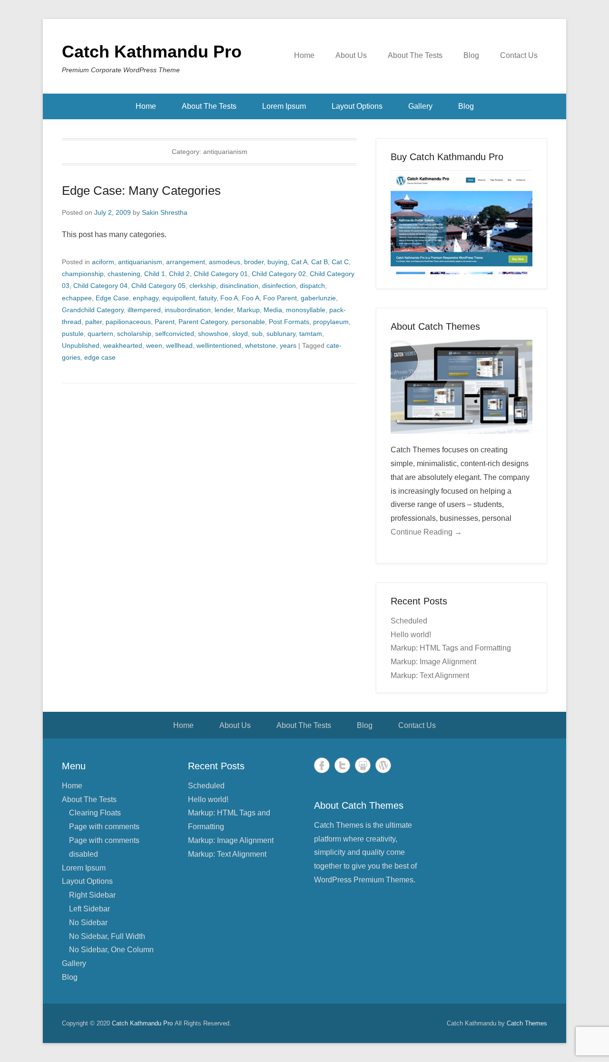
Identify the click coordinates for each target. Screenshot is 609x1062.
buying (277, 262)
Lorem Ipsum (284, 106)
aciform (103, 262)
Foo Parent (280, 298)
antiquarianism (140, 262)
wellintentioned (218, 345)
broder (254, 262)
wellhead (179, 345)
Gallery (420, 106)
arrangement (185, 262)
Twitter (342, 765)
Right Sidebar (92, 895)
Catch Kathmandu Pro (152, 51)
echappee (77, 298)
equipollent (178, 298)
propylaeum (331, 321)
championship (83, 273)
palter (93, 321)
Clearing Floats (95, 813)
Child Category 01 (221, 273)
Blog (471, 55)
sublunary (280, 333)
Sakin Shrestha (164, 212)
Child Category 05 (158, 285)
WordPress (383, 765)
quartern (100, 333)
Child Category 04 (100, 285)
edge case (100, 357)
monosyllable (305, 310)
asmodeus (224, 262)
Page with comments (104, 827)
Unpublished (80, 345)
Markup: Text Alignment (430, 675)
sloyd (240, 333)
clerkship (202, 285)
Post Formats (289, 321)
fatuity (207, 298)
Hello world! (411, 635)
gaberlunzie (318, 298)
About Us (351, 55)
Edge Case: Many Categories (141, 190)
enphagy (145, 298)
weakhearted (122, 345)
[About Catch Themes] (461, 387)
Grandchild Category (93, 310)
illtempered (144, 310)
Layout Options (357, 106)
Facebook (322, 765)
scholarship (134, 333)
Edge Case (112, 298)
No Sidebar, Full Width (107, 936)
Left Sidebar (89, 909)
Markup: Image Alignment (433, 662)
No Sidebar (88, 922)
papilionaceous (128, 321)
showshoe (213, 333)
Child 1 (154, 273)
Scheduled (409, 621)
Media (273, 310)
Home (304, 55)
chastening (124, 273)
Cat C (340, 262)
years (288, 345)
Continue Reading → (426, 532)
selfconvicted (174, 333)
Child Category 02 (279, 273)
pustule (73, 333)
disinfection (279, 285)
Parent (165, 321)
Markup (248, 310)
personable (248, 321)
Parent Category (202, 321)
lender (224, 310)
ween (154, 345)
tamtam (310, 333)
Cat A (299, 262)
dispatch (312, 285)
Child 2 (179, 273)
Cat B (319, 262)
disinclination (239, 285)
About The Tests (415, 55)
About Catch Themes (435, 326)
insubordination (188, 310)
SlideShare (363, 765)
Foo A (229, 298)
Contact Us (519, 55)
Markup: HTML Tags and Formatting (451, 648)
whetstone (260, 345)
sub (257, 333)
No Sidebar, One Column (111, 950)
